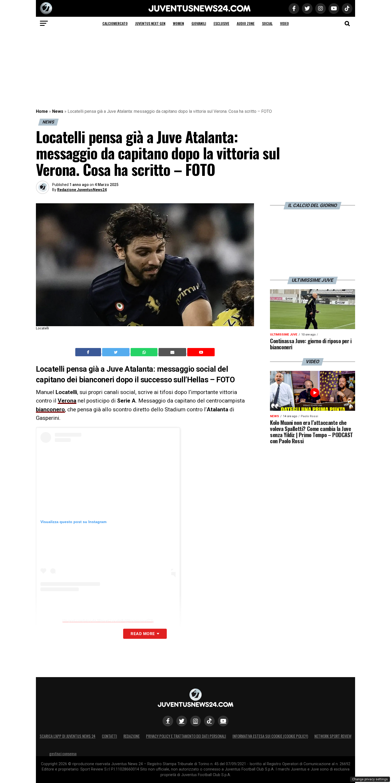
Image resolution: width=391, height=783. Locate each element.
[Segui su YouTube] (223, 721)
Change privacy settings (370, 779)
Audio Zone (246, 23)
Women (178, 23)
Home (42, 111)
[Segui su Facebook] (168, 721)
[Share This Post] (145, 352)
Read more (143, 633)
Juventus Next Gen (150, 23)
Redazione (131, 736)
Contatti (109, 736)
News (57, 111)
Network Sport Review (332, 736)
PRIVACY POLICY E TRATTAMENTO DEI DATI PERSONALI (186, 736)
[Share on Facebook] (88, 352)
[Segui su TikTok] (209, 721)
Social (267, 23)
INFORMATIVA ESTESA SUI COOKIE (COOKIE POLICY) (270, 736)
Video (284, 23)
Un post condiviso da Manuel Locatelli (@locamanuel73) (108, 620)
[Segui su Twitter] (181, 721)
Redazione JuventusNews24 (82, 190)
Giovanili (199, 23)
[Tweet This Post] (116, 352)
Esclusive (221, 23)
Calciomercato (115, 23)
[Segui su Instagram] (195, 721)
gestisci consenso (63, 753)
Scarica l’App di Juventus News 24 (67, 736)
